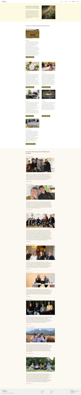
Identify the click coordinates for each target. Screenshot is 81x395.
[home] (4, 1)
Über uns (62, 1)
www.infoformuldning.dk (29, 209)
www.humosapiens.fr (28, 241)
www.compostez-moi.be (29, 181)
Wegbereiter (73, 1)
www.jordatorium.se (28, 296)
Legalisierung (42, 390)
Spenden (78, 1)
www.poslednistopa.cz (28, 383)
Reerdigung (65, 1)
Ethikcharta (45, 237)
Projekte (69, 1)
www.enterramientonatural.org (29, 353)
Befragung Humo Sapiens (36, 236)
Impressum (51, 390)
